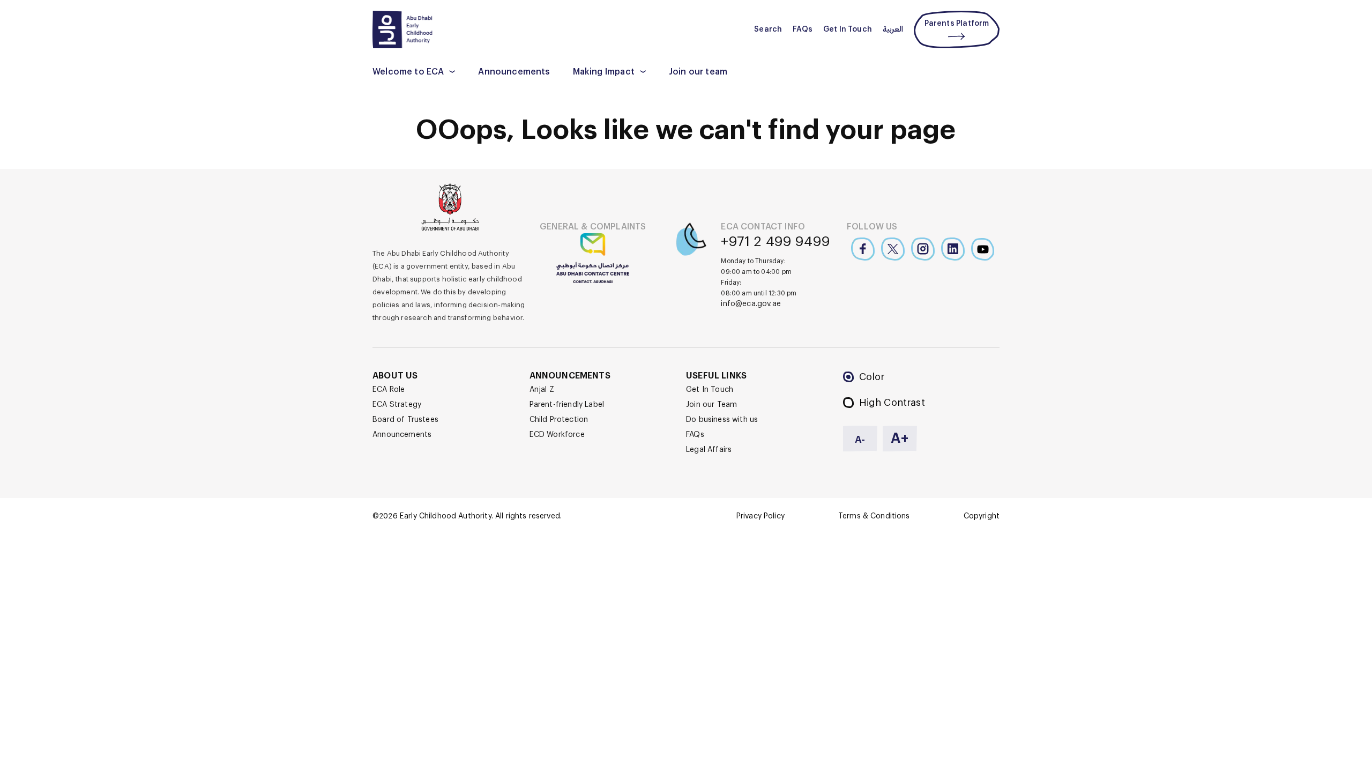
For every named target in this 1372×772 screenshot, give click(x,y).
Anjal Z (542, 390)
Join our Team (711, 405)
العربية (893, 29)
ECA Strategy (396, 405)
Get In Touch (847, 29)
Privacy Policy (760, 516)
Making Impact (604, 72)
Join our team (698, 72)
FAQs (802, 29)
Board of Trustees (405, 420)
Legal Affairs (709, 450)
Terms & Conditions (874, 516)
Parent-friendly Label (567, 405)
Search (768, 29)
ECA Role (388, 390)
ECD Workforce (557, 435)
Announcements (514, 72)
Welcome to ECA (408, 72)
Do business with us (722, 420)
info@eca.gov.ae (751, 304)
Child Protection (559, 420)
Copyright (982, 516)
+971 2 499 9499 (775, 242)
